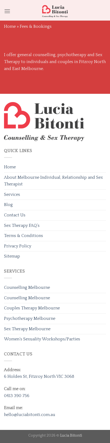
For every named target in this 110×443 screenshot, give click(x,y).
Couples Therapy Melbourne (32, 308)
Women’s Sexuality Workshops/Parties (42, 339)
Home (10, 26)
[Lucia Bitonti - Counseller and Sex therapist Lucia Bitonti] (55, 11)
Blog (8, 204)
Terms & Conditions (23, 235)
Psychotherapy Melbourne (29, 318)
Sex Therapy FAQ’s (22, 225)
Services (12, 194)
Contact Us (14, 215)
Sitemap (12, 256)
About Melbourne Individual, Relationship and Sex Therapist (53, 181)
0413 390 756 (16, 395)
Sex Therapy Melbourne (27, 329)
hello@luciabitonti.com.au (29, 414)
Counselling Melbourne (27, 287)
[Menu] (7, 11)
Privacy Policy (17, 246)
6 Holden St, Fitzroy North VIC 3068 (39, 376)
